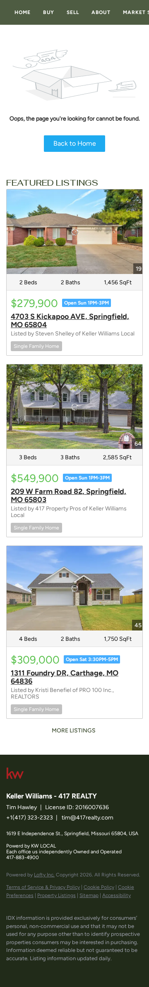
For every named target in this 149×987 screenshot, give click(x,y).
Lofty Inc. (44, 875)
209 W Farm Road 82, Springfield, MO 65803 (68, 495)
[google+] (76, 970)
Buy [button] (48, 12)
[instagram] (60, 970)
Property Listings (56, 895)
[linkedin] (27, 970)
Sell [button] (73, 12)
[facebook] (10, 970)
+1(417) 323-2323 (29, 817)
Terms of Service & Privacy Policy (43, 887)
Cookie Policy (99, 887)
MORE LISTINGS (74, 730)
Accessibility (116, 895)
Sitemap (89, 895)
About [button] (101, 12)
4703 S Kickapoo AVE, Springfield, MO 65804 (70, 320)
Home (22, 12)
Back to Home (74, 143)
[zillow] (43, 970)
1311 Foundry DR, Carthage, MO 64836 (64, 677)
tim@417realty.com (87, 817)
